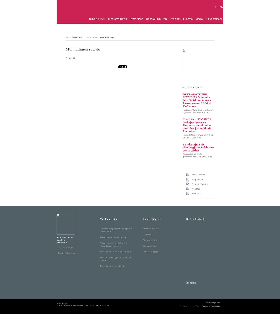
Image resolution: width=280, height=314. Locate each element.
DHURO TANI (97, 19)
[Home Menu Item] (87, 19)
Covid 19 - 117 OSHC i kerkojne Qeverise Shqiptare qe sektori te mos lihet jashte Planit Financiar (197, 125)
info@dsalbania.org (71, 253)
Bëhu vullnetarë (150, 240)
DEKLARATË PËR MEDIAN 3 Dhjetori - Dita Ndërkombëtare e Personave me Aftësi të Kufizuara (197, 100)
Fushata (188, 19)
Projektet (175, 19)
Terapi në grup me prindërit (112, 266)
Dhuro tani (148, 234)
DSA (66, 12)
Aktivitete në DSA (151, 228)
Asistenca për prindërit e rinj (113, 237)
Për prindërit (197, 179)
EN (221, 7)
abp (218, 303)
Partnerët (195, 193)
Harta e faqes (62, 304)
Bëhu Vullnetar (198, 174)
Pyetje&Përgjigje (150, 252)
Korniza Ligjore (92, 37)
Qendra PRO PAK (156, 19)
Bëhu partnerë (149, 246)
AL (216, 7)
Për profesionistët (199, 184)
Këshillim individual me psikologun (115, 252)
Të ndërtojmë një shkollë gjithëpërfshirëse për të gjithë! (198, 147)
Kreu (67, 37)
